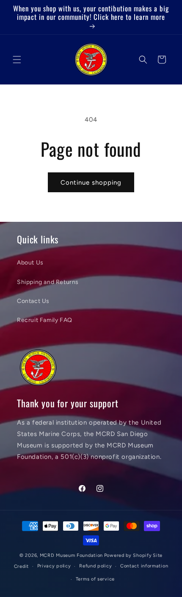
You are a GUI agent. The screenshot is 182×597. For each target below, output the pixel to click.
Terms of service (95, 579)
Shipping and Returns (48, 282)
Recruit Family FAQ (44, 320)
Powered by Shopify (128, 555)
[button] (17, 59)
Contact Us (33, 301)
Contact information (144, 566)
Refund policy (95, 566)
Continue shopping (91, 182)
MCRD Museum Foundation (71, 555)
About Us (30, 262)
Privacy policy (54, 566)
